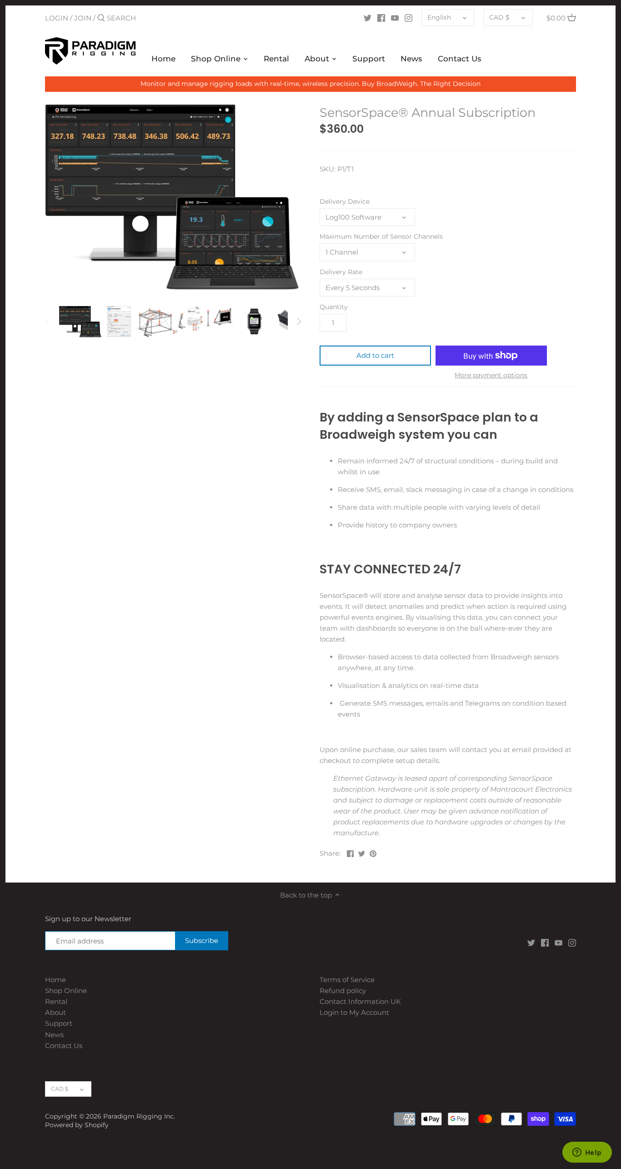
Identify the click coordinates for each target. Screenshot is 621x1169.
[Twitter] (367, 17)
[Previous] (48, 321)
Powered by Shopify (77, 1125)
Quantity (334, 307)
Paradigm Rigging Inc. (139, 1116)
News (54, 1034)
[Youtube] (395, 17)
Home (55, 979)
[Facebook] (381, 17)
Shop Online (66, 990)
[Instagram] (408, 17)
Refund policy (343, 990)
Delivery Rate (341, 272)
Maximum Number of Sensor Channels (381, 236)
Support (58, 1023)
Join (82, 18)
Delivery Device (345, 201)
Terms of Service (347, 979)
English (439, 17)
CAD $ (499, 17)
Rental (56, 1001)
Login (56, 18)
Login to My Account (354, 1012)
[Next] (299, 321)
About (55, 1012)
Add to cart (375, 355)
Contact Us (63, 1045)
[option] (80, 321)
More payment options (491, 375)
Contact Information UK (360, 1001)
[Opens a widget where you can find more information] (587, 1153)
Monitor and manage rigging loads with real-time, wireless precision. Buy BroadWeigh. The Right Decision (310, 83)
